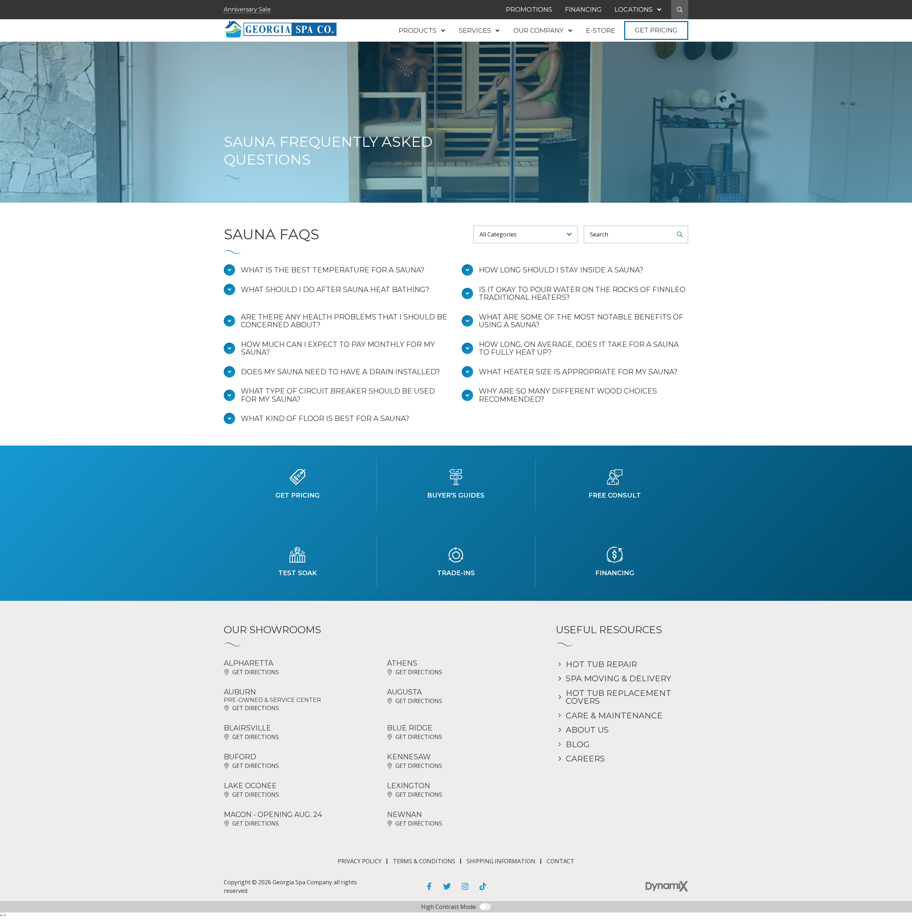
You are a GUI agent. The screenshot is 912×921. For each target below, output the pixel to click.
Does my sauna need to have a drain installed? (340, 372)
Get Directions (255, 672)
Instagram (465, 886)
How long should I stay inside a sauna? (561, 270)
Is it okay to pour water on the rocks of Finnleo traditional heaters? (582, 294)
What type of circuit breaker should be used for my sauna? (338, 395)
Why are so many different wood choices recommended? (568, 395)
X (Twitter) (447, 886)
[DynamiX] (667, 886)
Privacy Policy (360, 861)
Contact (560, 861)
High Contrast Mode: (35, 27)
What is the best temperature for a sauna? (333, 270)
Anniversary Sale (247, 9)
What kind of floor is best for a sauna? (325, 419)
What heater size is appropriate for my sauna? (578, 372)
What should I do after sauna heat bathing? (335, 290)
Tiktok (483, 886)
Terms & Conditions (424, 861)
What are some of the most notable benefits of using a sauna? (581, 321)
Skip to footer (25, 19)
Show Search (679, 9)
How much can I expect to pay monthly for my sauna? (338, 348)
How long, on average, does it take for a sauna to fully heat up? (579, 348)
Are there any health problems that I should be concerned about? (344, 321)
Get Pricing (656, 30)
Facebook (429, 886)
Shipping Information (501, 861)
